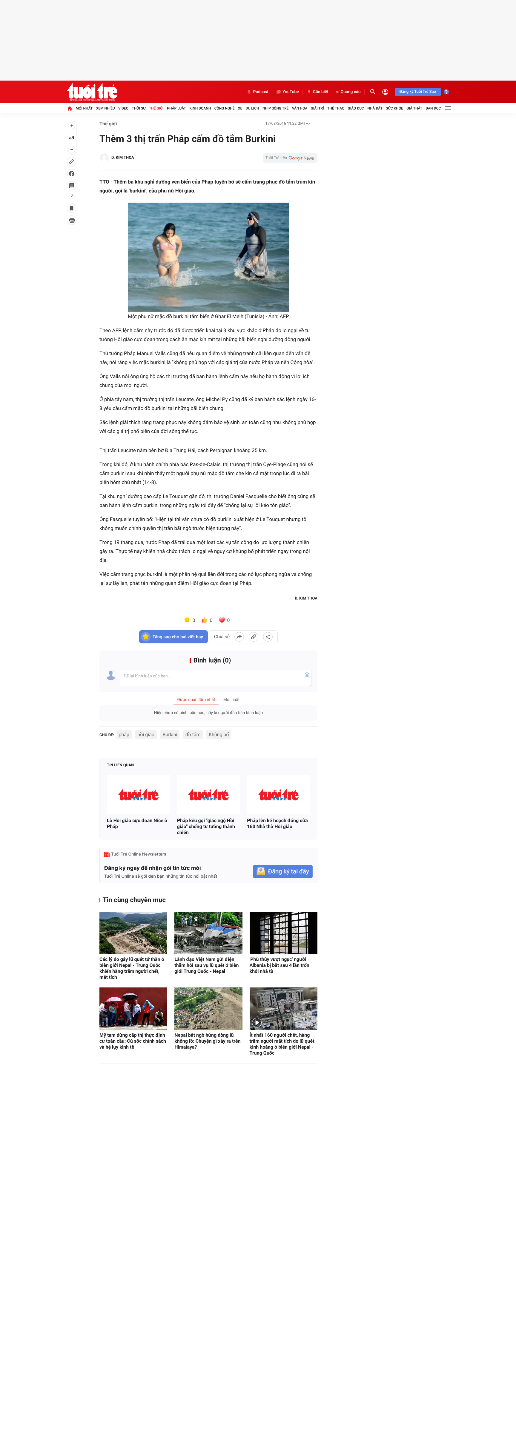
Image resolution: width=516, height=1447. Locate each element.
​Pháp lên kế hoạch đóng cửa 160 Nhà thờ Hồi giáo (277, 823)
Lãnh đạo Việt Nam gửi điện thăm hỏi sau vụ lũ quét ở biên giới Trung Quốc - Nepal (206, 965)
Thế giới (156, 108)
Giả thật (414, 108)
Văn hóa (300, 108)
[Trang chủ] (69, 108)
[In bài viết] (71, 220)
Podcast (260, 92)
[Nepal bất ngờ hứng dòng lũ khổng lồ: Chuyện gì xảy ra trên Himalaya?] (208, 1008)
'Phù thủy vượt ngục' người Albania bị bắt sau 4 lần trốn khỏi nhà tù (279, 965)
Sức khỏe (394, 108)
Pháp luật (176, 108)
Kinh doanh (200, 108)
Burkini (169, 734)
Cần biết (320, 92)
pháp (124, 734)
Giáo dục (356, 108)
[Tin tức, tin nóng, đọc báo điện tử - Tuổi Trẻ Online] (92, 92)
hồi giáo (146, 734)
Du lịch (252, 108)
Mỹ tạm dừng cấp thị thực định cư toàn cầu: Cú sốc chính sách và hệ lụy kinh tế (132, 1041)
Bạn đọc (433, 108)
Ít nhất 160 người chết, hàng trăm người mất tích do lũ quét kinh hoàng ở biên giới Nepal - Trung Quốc (282, 1044)
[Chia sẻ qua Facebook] (239, 637)
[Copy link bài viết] (253, 637)
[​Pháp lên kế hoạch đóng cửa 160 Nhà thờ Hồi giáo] (278, 794)
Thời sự (138, 108)
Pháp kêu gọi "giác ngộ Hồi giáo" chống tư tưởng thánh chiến (206, 826)
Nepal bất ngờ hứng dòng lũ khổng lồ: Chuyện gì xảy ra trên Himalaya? (207, 1041)
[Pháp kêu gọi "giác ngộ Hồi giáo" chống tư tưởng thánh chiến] (208, 794)
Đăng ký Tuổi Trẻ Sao (418, 92)
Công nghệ (224, 108)
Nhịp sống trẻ (275, 108)
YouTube (290, 92)
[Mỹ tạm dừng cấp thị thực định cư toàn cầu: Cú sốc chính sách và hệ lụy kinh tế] (133, 1008)
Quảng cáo (351, 92)
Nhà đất (375, 108)
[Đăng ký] (283, 871)
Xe (240, 108)
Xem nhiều (105, 108)
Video (123, 108)
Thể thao (335, 108)
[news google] (290, 158)
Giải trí (317, 108)
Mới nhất (84, 108)
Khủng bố (219, 734)
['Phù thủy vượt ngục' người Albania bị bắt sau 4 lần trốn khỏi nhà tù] (283, 933)
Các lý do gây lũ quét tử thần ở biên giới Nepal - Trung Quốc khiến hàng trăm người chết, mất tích (131, 968)
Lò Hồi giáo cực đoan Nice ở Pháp (137, 823)
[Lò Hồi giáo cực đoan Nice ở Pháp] (138, 794)
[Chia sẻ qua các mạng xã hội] (268, 637)
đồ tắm (193, 734)
